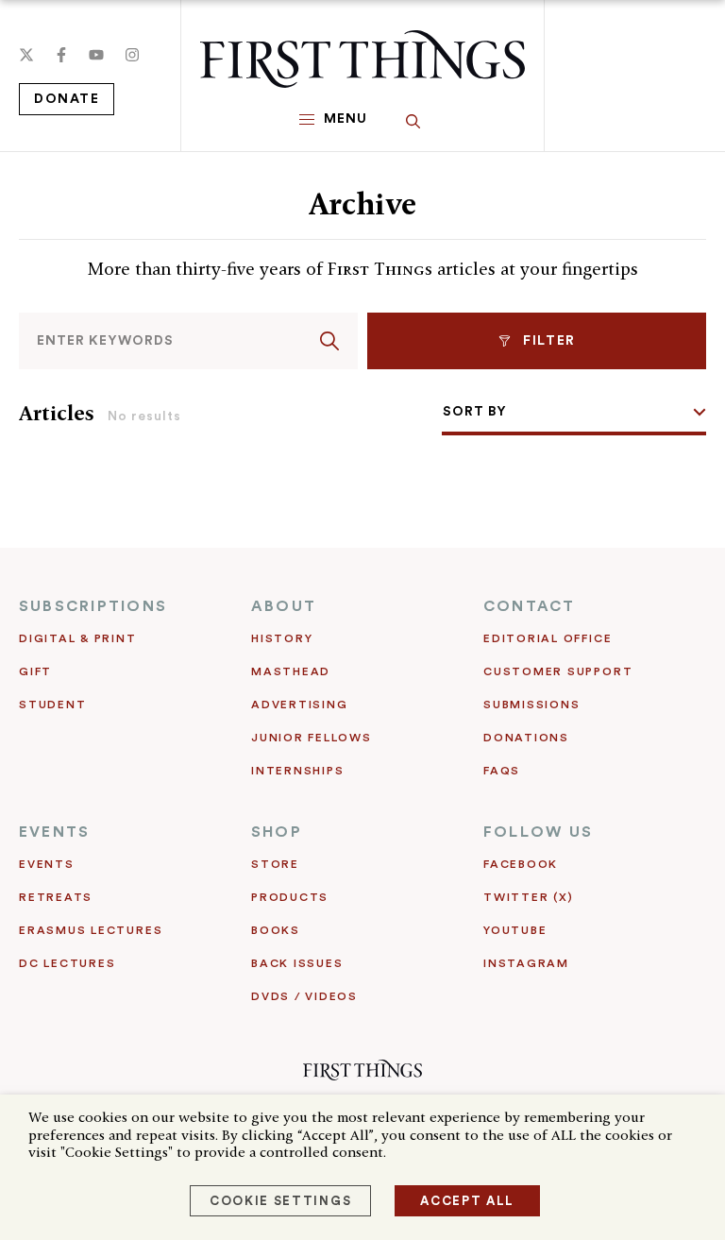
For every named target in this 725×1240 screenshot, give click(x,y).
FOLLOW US (538, 832)
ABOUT (283, 606)
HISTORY (281, 638)
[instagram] (132, 54)
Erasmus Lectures (90, 930)
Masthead (290, 671)
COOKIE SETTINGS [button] (280, 1201)
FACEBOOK (520, 864)
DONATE (66, 99)
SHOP (276, 832)
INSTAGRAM (526, 963)
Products (290, 897)
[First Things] (362, 59)
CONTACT (529, 606)
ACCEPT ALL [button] (467, 1201)
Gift (35, 671)
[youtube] (96, 54)
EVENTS (54, 832)
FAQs (501, 770)
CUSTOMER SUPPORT (557, 671)
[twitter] (26, 54)
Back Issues (297, 963)
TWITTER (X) (528, 897)
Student (52, 704)
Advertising (299, 704)
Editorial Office (547, 638)
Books (275, 930)
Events (47, 864)
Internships (297, 770)
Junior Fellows (311, 737)
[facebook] (61, 54)
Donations (526, 737)
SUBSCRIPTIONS (93, 606)
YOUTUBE (515, 930)
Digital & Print (78, 638)
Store (275, 864)
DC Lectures (67, 963)
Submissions (531, 704)
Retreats (56, 897)
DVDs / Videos (304, 996)
